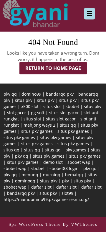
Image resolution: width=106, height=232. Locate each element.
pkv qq (10, 94)
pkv (65, 181)
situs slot (52, 106)
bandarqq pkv (60, 94)
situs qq (68, 125)
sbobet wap (78, 162)
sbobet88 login (64, 168)
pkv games (75, 150)
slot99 (67, 193)
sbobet (72, 106)
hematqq (74, 174)
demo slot (53, 162)
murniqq (51, 174)
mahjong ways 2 (39, 125)
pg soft (37, 112)
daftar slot (41, 187)
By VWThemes (80, 224)
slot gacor (16, 112)
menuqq (29, 174)
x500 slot (30, 106)
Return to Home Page (56, 69)
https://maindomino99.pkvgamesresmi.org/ (46, 199)
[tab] (89, 13)
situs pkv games (37, 131)
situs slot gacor (64, 112)
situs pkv (23, 100)
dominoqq (25, 181)
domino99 (31, 94)
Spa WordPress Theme (35, 224)
